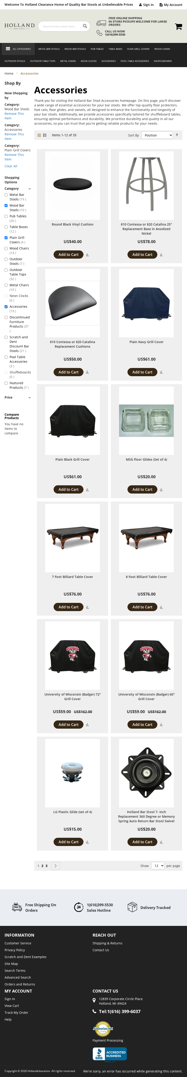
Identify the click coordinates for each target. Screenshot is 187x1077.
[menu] (93, 55)
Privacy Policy (15, 950)
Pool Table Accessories (18, 361)
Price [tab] (8, 397)
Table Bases (19, 229)
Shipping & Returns (107, 943)
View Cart (12, 1005)
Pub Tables (18, 218)
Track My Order (16, 1012)
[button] (87, 254)
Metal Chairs (19, 287)
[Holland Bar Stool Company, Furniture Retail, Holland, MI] (110, 1055)
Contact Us (101, 950)
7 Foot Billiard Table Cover (72, 577)
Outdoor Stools (20, 261)
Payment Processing (108, 1040)
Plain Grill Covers (20, 239)
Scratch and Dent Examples (26, 957)
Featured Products (20, 385)
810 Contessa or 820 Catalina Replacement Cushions (72, 344)
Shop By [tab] (13, 83)
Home (9, 73)
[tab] (18, 188)
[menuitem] (48, 49)
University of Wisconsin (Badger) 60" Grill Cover (146, 696)
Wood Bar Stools (20, 207)
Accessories (18, 308)
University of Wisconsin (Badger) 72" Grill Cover (72, 696)
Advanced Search (18, 977)
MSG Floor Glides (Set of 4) (146, 459)
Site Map (11, 963)
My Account (173, 5)
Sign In (148, 5)
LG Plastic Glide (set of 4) (72, 812)
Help (8, 1019)
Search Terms (15, 970)
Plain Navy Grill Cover (147, 342)
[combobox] (64, 26)
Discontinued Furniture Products (20, 321)
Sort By (133, 135)
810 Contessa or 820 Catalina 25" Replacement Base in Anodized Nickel (146, 229)
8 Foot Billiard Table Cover (146, 577)
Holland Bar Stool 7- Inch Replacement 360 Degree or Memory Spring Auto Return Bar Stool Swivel (146, 816)
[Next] (56, 866)
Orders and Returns (20, 984)
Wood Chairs (19, 250)
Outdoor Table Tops (18, 274)
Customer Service (18, 943)
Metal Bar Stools (20, 196)
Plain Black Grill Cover (72, 459)
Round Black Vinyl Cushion (73, 224)
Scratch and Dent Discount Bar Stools (20, 344)
